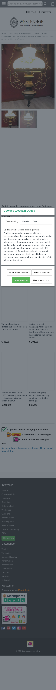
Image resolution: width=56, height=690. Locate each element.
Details (25, 221)
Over (35, 221)
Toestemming (12, 221)
